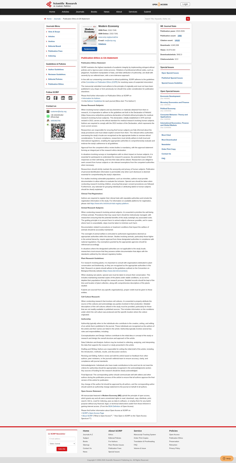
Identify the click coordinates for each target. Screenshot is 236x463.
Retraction (173, 445)
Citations (102, 44)
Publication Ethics (56, 84)
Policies (173, 431)
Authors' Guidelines (94, 101)
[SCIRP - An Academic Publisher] (61, 4)
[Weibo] (70, 98)
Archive (51, 41)
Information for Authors (91, 98)
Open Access (174, 435)
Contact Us (166, 154)
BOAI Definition (114, 406)
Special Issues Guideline (172, 83)
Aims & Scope (54, 32)
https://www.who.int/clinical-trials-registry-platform (109, 203)
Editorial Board (54, 46)
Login (185, 4)
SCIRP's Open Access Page (93, 413)
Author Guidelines (56, 69)
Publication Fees (55, 51)
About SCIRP (87, 416)
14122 (177, 40)
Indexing (52, 56)
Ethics (110, 435)
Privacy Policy (174, 448)
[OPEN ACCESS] (160, 4)
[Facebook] (55, 98)
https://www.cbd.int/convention (115, 271)
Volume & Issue (140, 448)
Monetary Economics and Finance (174, 102)
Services (133, 12)
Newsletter (166, 144)
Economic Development (170, 96)
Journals (80, 12)
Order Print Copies (141, 438)
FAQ (163, 158)
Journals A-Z (88, 435)
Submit (147, 12)
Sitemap (86, 445)
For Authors (113, 441)
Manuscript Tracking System (145, 435)
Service (138, 431)
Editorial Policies (55, 79)
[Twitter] (48, 98)
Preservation (174, 441)
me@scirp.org (110, 40)
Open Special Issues (170, 73)
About (119, 12)
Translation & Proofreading (144, 441)
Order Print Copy (169, 149)
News (106, 12)
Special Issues (114, 452)
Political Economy (168, 108)
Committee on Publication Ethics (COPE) (102, 82)
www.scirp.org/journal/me (108, 37)
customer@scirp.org (58, 111)
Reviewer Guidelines (57, 74)
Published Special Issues (172, 78)
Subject (86, 438)
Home (52, 12)
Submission (89, 49)
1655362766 (55, 121)
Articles (65, 12)
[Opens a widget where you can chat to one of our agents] (227, 459)
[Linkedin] (63, 98)
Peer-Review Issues (116, 445)
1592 (180, 36)
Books (94, 12)
